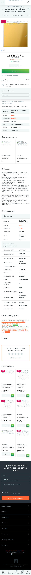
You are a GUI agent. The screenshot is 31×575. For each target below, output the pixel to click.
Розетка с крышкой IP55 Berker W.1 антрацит (7, 416)
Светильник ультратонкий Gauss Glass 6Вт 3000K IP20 (8, 446)
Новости (4, 523)
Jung (12, 115)
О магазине (5, 517)
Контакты (4, 545)
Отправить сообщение (15, 498)
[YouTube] (16, 561)
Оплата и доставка (7, 539)
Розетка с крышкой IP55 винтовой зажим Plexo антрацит (8, 386)
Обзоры (4, 528)
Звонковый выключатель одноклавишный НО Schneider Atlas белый (23, 417)
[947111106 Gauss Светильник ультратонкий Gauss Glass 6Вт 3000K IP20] (8, 436)
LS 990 (13, 118)
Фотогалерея (6, 534)
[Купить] (12, 395)
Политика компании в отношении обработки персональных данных (15, 565)
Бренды (4, 511)
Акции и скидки (6, 506)
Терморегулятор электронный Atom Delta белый (22, 446)
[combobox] (5, 479)
